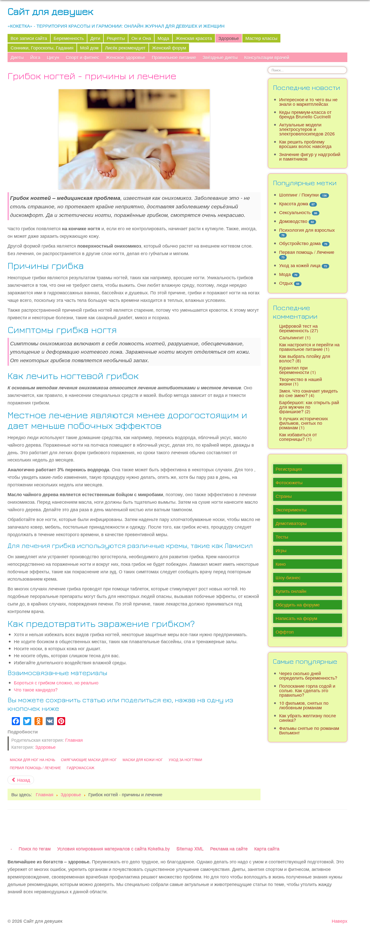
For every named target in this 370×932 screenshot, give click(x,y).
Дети (95, 38)
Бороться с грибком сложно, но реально (56, 682)
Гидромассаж (80, 767)
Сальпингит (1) (295, 337)
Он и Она (141, 38)
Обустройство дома (300, 243)
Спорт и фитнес (82, 57)
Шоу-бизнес (288, 577)
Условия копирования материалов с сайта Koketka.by (113, 848)
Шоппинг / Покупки (299, 195)
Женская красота (194, 38)
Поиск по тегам (35, 848)
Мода (163, 38)
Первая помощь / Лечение (35, 767)
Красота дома (293, 203)
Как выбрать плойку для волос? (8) (304, 358)
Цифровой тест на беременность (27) (298, 328)
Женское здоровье (125, 57)
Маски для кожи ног (143, 759)
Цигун (53, 57)
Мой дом (89, 47)
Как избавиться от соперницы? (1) (298, 436)
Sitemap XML (190, 848)
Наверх (339, 921)
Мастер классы (261, 38)
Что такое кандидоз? (36, 689)
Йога (35, 57)
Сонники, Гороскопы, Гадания (42, 47)
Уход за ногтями (185, 759)
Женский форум (169, 47)
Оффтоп (285, 632)
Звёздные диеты (220, 57)
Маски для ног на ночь (32, 759)
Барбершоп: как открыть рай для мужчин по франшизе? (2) (309, 406)
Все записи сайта (29, 38)
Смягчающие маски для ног (89, 759)
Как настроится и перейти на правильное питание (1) (309, 346)
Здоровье (228, 38)
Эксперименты (291, 509)
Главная (74, 740)
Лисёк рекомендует (125, 47)
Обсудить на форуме (298, 604)
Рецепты (116, 38)
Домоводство (293, 221)
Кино (281, 564)
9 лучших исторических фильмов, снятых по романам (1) (303, 423)
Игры (281, 550)
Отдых (286, 283)
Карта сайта (266, 848)
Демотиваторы (291, 523)
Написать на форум (296, 618)
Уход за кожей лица (299, 265)
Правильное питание (174, 57)
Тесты (282, 537)
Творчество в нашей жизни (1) (300, 381)
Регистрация (289, 469)
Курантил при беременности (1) (297, 369)
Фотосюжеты (289, 482)
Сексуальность (295, 212)
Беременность (69, 38)
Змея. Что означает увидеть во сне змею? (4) (308, 393)
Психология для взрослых (307, 230)
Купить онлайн (291, 591)
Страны (284, 496)
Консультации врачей (266, 57)
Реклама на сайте (229, 848)
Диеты (17, 57)
